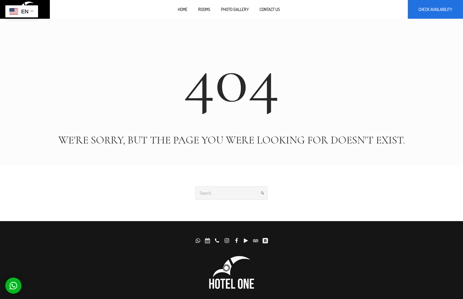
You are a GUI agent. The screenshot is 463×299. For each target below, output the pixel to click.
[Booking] (265, 241)
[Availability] (207, 241)
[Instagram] (227, 241)
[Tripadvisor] (256, 241)
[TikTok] (246, 241)
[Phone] (217, 241)
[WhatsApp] (198, 241)
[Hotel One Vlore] (231, 273)
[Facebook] (236, 241)
